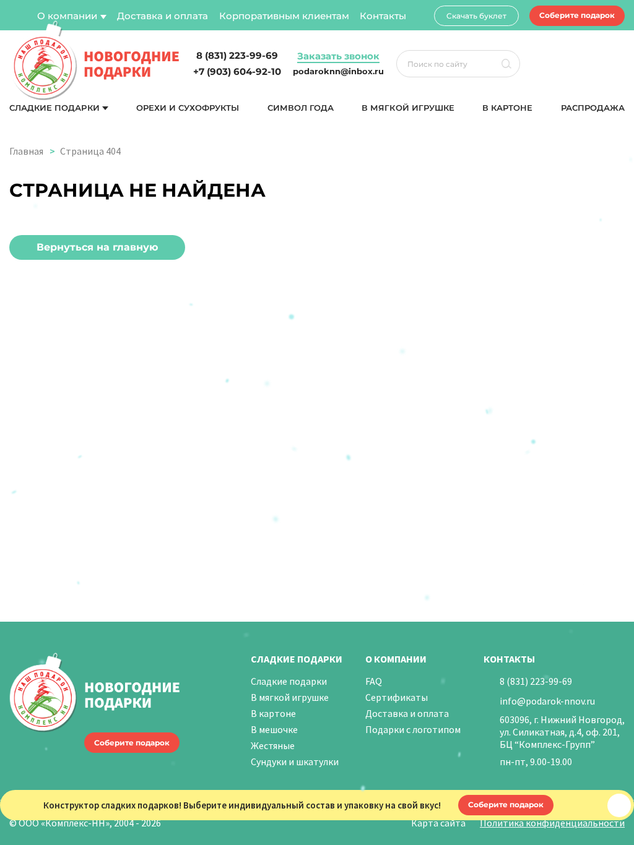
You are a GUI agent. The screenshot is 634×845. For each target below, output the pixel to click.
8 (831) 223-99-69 (536, 681)
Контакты (383, 16)
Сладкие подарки (54, 108)
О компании (67, 16)
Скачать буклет (476, 15)
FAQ (373, 681)
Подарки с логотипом (413, 729)
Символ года (300, 108)
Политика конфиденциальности (552, 823)
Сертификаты (396, 697)
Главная (26, 151)
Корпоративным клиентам (284, 16)
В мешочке (274, 729)
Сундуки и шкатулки (295, 761)
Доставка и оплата (162, 16)
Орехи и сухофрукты (188, 108)
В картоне (507, 108)
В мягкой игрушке (408, 108)
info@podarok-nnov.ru (547, 701)
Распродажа (593, 108)
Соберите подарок (577, 15)
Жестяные (273, 745)
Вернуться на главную (97, 247)
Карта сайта (438, 823)
